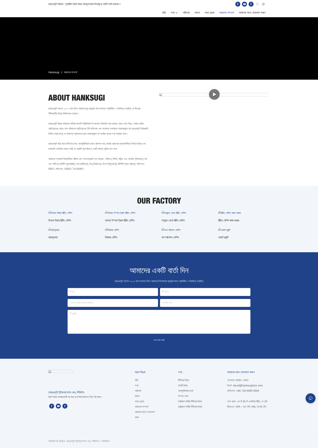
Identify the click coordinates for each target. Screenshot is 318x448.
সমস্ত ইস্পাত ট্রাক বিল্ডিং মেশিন (119, 220)
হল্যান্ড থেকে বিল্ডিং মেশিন (173, 220)
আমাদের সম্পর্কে (70, 72)
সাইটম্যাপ (105, 441)
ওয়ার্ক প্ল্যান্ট (223, 237)
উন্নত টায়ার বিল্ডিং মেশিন (59, 220)
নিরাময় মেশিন (111, 237)
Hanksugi (53, 72)
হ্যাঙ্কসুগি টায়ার (55, 124)
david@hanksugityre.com (248, 386)
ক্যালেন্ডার (52, 237)
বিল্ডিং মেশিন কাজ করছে (228, 220)
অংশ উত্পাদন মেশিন (170, 237)
